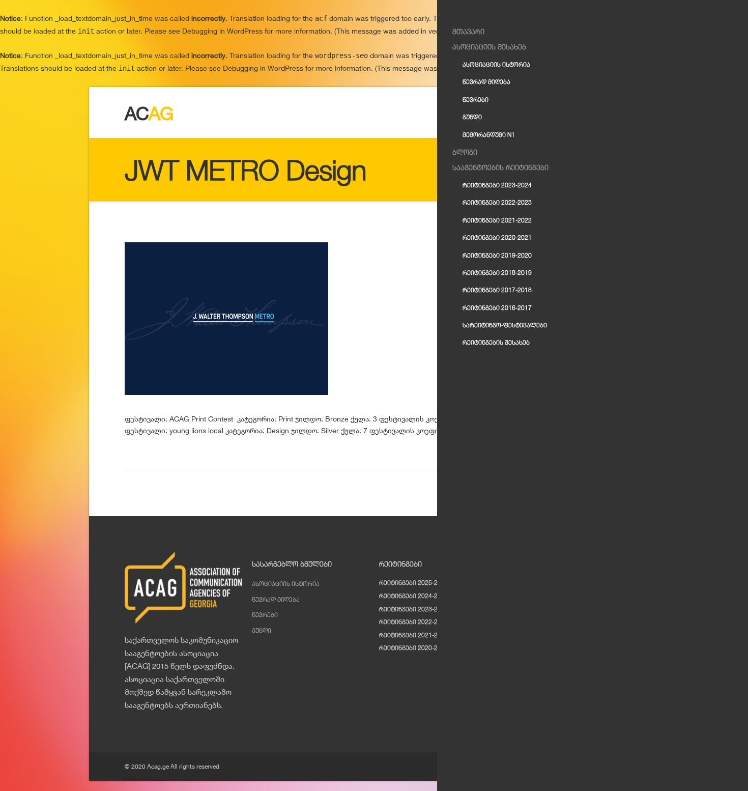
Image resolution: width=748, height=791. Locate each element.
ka (618, 103)
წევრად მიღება (276, 599)
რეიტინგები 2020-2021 (413, 648)
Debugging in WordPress (222, 30)
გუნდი (261, 630)
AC (149, 113)
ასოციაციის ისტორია (286, 583)
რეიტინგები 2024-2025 (413, 596)
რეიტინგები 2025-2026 (413, 582)
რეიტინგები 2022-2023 (413, 622)
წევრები (265, 614)
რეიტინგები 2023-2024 (413, 609)
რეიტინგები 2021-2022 (413, 635)
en (604, 103)
